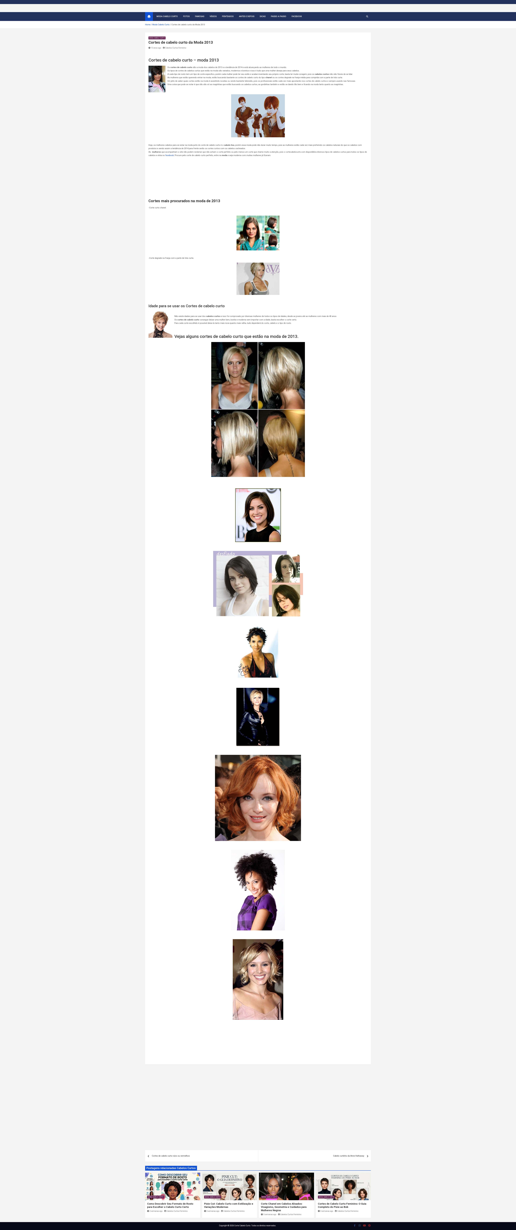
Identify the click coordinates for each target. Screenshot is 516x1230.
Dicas (263, 16)
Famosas (199, 16)
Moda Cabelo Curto (167, 16)
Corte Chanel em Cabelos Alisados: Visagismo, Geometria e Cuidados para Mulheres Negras (284, 1207)
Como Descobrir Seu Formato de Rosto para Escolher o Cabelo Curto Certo (170, 1205)
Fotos (186, 16)
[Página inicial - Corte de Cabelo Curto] (149, 16)
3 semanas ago (212, 1211)
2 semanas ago (156, 1211)
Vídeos (213, 16)
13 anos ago (156, 48)
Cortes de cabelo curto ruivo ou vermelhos (171, 1156)
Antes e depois (246, 16)
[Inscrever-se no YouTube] (364, 1225)
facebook (169, 155)
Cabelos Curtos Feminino (175, 48)
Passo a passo (278, 16)
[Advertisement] (258, 178)
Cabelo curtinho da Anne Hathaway (348, 1156)
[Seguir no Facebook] (354, 1225)
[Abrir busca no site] (367, 16)
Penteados (228, 16)
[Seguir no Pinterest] (369, 1225)
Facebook (297, 16)
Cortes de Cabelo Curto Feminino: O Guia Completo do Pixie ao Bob (342, 1205)
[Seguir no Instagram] (359, 1225)
